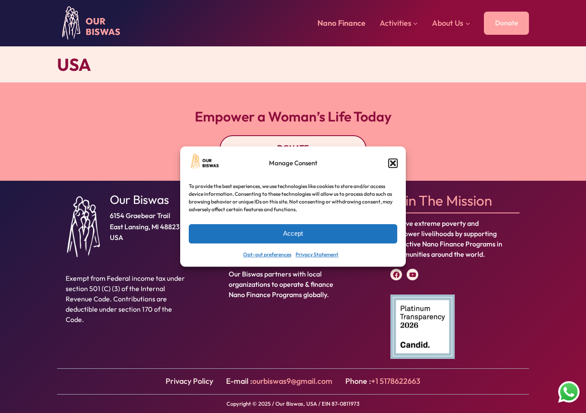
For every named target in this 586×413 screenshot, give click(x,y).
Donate (506, 22)
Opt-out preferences (267, 254)
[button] (393, 163)
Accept (293, 233)
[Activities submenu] (415, 23)
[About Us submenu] (467, 23)
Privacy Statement (317, 254)
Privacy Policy (189, 381)
